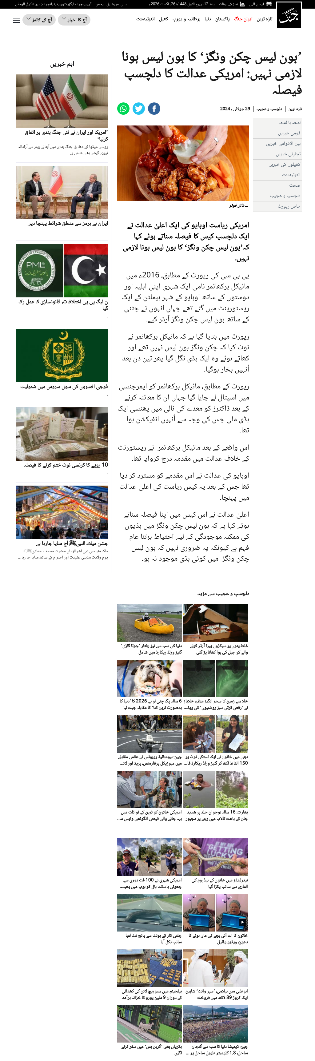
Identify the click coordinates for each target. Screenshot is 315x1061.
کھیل (163, 19)
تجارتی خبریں (288, 154)
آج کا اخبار (76, 20)
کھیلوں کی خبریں (285, 165)
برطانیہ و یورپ (186, 19)
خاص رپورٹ (289, 206)
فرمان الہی (256, 4)
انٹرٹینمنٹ (145, 19)
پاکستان (222, 19)
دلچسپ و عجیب (269, 109)
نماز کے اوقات (228, 4)
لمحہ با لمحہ (289, 123)
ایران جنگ (243, 19)
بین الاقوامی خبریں (283, 144)
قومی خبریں (289, 133)
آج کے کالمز (41, 20)
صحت (295, 185)
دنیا (208, 19)
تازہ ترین (264, 19)
